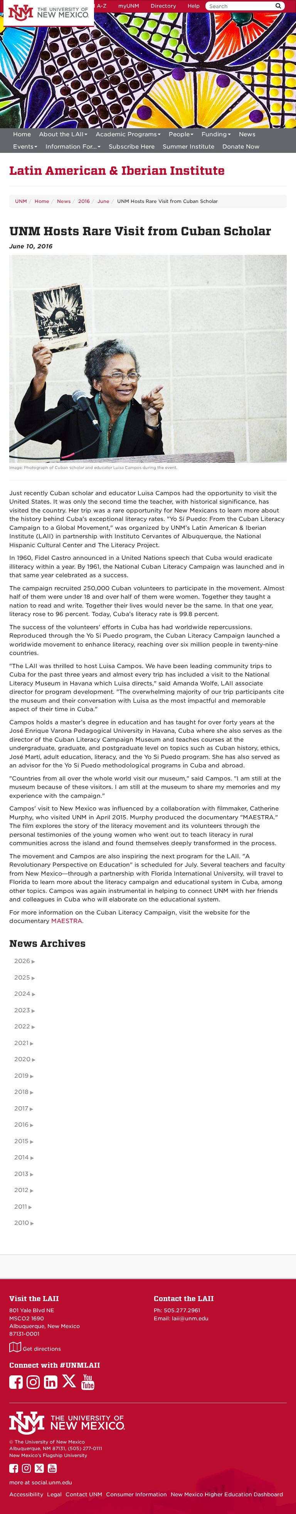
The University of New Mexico (48, 13)
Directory (163, 6)
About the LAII (61, 134)
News (247, 134)
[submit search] (278, 6)
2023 (22, 1010)
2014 (21, 1157)
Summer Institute (188, 146)
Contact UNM (84, 1494)
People (179, 134)
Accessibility (26, 1494)
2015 (21, 1141)
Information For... (71, 146)
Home (22, 134)
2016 (84, 201)
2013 (21, 1174)
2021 (21, 1043)
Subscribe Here (132, 146)
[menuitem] (22, 134)
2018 (21, 1092)
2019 (21, 1075)
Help (194, 6)
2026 (22, 961)
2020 (22, 1059)
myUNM (128, 6)
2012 (21, 1190)
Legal (54, 1494)
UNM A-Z (94, 6)
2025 (22, 977)
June (103, 201)
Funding (214, 134)
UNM (21, 201)
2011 (20, 1206)
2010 (21, 1222)
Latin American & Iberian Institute (117, 171)
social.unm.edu (52, 1482)
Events (23, 146)
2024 (22, 993)
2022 (22, 1026)
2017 (21, 1108)
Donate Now (241, 146)
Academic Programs (126, 134)
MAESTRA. (67, 921)
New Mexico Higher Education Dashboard (227, 1494)
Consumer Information (136, 1494)
